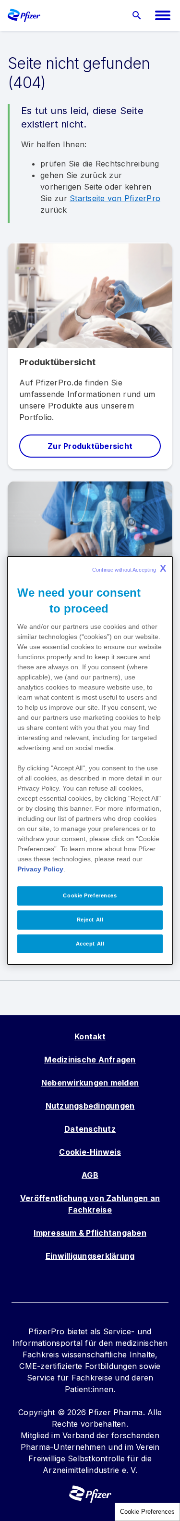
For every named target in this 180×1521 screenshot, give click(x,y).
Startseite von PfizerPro (115, 198)
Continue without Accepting (129, 568)
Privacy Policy (40, 869)
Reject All (90, 919)
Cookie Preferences (147, 1511)
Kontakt (90, 1036)
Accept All (90, 943)
